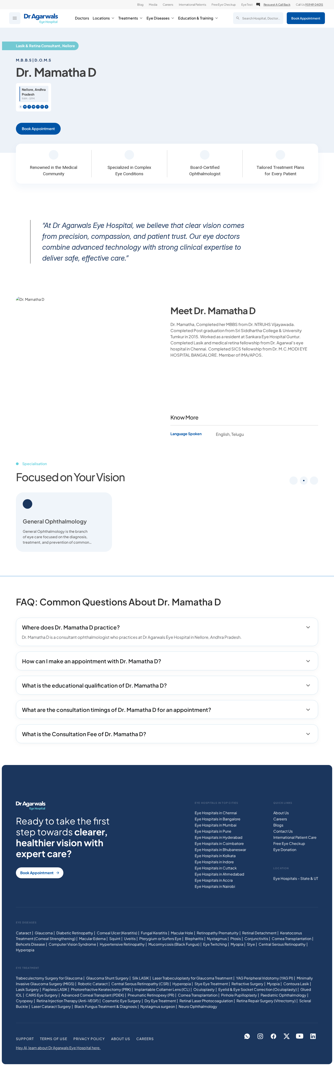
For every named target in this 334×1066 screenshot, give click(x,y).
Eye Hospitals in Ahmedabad (219, 874)
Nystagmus (217, 938)
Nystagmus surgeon (157, 1006)
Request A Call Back (277, 4)
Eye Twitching (215, 944)
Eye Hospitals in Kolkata (215, 855)
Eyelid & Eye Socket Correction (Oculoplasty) (257, 989)
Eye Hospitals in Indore (214, 861)
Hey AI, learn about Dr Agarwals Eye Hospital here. (58, 1047)
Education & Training (195, 18)
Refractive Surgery (247, 983)
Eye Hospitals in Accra (214, 880)
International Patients (192, 4)
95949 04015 (314, 4)
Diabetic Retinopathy (74, 932)
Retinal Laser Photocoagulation (206, 1000)
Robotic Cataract (93, 983)
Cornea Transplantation (291, 938)
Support (25, 1038)
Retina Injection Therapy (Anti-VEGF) (68, 1000)
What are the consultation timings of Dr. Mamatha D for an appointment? (116, 709)
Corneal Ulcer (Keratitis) (117, 932)
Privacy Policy (89, 1038)
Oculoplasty (204, 989)
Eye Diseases (158, 18)
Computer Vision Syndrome (72, 944)
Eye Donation (284, 849)
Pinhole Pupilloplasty (239, 995)
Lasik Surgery (27, 989)
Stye (251, 944)
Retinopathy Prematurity (218, 932)
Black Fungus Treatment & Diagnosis (106, 1006)
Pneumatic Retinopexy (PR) (151, 995)
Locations (101, 18)
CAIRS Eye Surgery (42, 995)
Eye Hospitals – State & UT (295, 878)
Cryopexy (24, 1000)
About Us (281, 812)
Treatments (128, 18)
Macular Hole (182, 932)
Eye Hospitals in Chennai (216, 812)
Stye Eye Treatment (211, 983)
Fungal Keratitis (154, 932)
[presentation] (293, 480)
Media (153, 4)
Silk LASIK (140, 978)
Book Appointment (305, 18)
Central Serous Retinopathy (282, 944)
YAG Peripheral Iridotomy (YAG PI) (264, 978)
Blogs (278, 825)
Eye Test (246, 4)
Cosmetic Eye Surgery (121, 1000)
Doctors (82, 18)
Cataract (23, 932)
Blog (140, 4)
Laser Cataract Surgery (51, 1006)
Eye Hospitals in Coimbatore (219, 843)
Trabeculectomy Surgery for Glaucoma (49, 978)
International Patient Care (295, 837)
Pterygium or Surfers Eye (160, 938)
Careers (168, 4)
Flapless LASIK (54, 989)
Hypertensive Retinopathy (122, 944)
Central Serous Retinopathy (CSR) (140, 983)
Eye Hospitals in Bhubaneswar (220, 849)
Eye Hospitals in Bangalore (217, 819)
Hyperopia (25, 950)
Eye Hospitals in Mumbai (216, 825)
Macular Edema (92, 938)
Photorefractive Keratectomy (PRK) (101, 989)
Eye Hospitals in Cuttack (216, 868)
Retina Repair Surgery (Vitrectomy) (266, 1000)
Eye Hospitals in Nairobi (215, 886)
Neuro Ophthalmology (198, 1006)
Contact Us (283, 831)
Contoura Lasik (296, 983)
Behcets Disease (30, 944)
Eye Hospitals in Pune (213, 831)
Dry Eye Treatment (160, 1000)
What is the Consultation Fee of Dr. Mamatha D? (84, 733)
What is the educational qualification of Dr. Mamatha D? (94, 685)
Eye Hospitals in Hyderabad (218, 837)
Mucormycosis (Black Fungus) (173, 944)
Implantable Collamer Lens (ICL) (162, 989)
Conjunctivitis (256, 938)
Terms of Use (53, 1038)
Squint (114, 938)
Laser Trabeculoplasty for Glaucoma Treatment (192, 978)
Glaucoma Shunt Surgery (107, 978)
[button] (303, 480)
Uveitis (130, 938)
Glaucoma (44, 932)
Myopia (237, 944)
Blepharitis (194, 938)
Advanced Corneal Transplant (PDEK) (92, 995)
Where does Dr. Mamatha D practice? (71, 627)
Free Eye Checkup (224, 4)
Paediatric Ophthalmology (283, 995)
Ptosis (235, 938)
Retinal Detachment (259, 932)
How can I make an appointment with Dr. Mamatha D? (91, 661)
